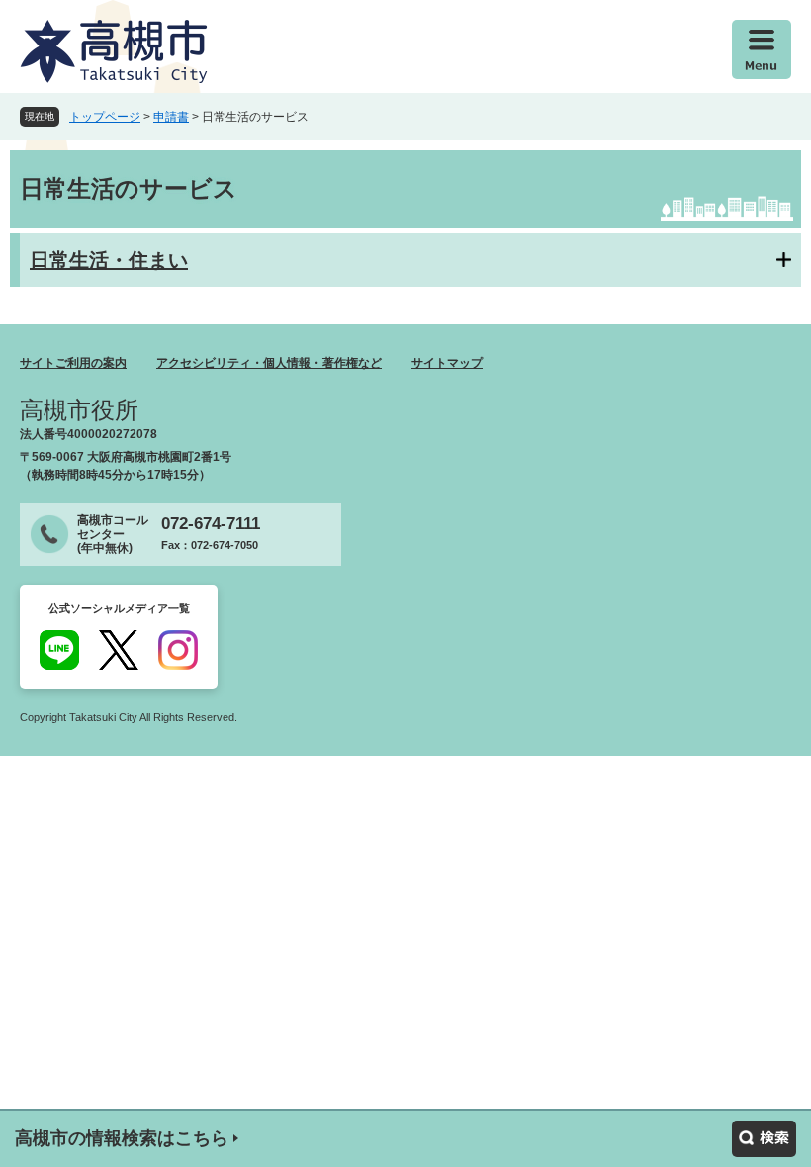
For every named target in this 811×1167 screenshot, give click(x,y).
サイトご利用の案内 (73, 363)
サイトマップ (447, 363)
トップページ (104, 117)
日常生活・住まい (109, 260)
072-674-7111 (210, 523)
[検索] (764, 1139)
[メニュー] (761, 49)
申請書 (171, 117)
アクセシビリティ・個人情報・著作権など (269, 363)
